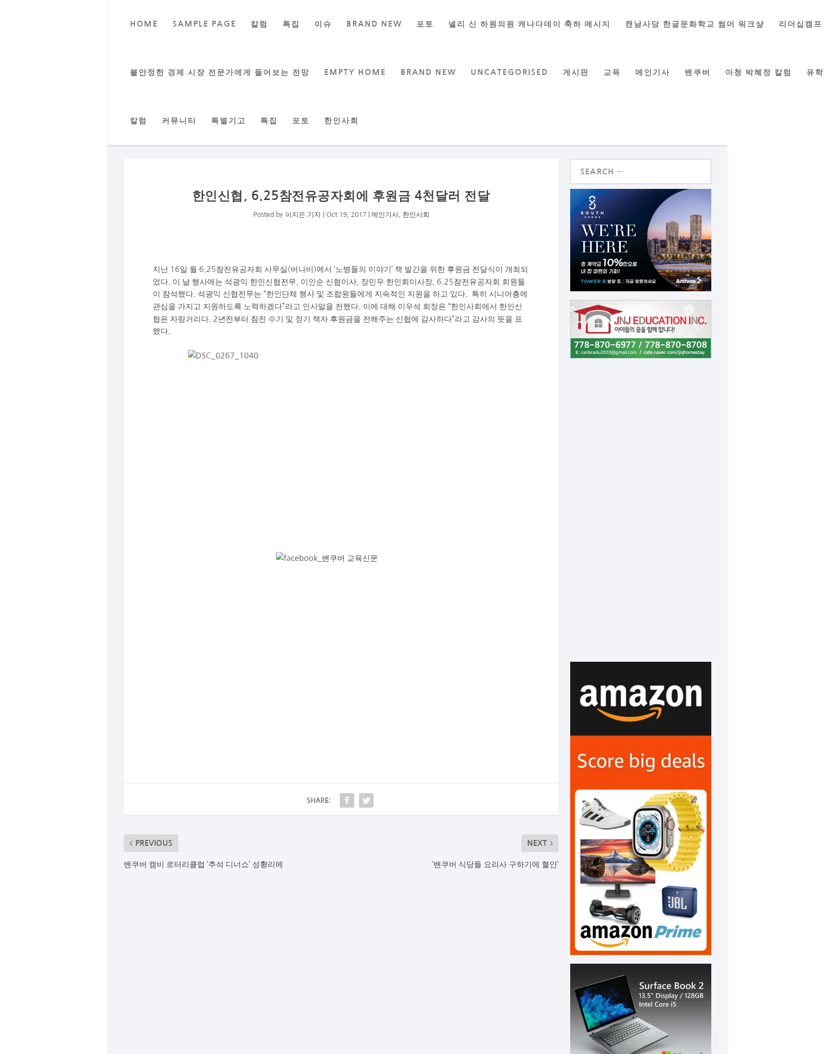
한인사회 (341, 120)
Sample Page (204, 24)
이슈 (323, 24)
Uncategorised (509, 72)
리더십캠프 (800, 24)
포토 (425, 24)
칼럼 (259, 24)
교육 (612, 72)
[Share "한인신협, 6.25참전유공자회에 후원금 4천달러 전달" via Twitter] (366, 800)
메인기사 (652, 72)
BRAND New (374, 24)
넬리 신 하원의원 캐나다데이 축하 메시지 (529, 24)
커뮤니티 (179, 120)
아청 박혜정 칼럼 (758, 72)
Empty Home (355, 72)
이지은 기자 (303, 214)
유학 (815, 72)
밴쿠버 (698, 72)
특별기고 (228, 120)
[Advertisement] (341, 655)
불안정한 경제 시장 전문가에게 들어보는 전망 (220, 72)
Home (144, 24)
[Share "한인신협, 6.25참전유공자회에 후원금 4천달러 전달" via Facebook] (347, 800)
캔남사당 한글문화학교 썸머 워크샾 (694, 24)
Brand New (428, 72)
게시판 (576, 72)
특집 (291, 24)
